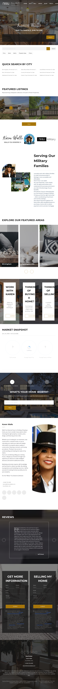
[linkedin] (9, 492)
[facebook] (4, 492)
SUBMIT (15, 606)
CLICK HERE (32, 316)
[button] (6, 4)
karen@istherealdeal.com (9, 484)
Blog (45, 3)
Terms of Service (20, 623)
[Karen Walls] (44, 459)
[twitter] (14, 492)
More (29, 124)
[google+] (4, 498)
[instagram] (19, 492)
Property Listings (14, 682)
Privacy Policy (12, 624)
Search (53, 48)
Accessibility (27, 682)
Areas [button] (40, 3)
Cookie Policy (23, 681)
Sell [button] (35, 3)
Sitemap (21, 682)
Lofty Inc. (47, 681)
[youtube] (24, 492)
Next (10, 408)
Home (25, 3)
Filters (30, 53)
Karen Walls (7, 424)
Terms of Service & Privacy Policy (10, 681)
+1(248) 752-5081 (7, 482)
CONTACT (12, 316)
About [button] (51, 3)
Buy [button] (30, 3)
